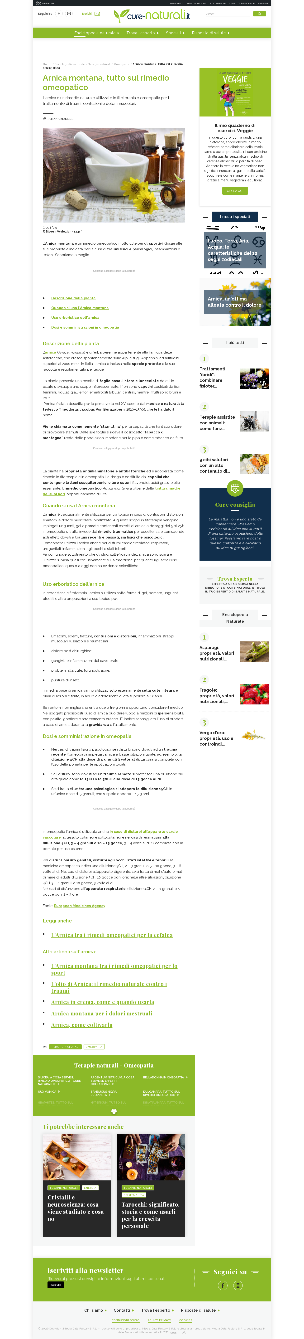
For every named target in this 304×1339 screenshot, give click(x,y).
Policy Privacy (159, 1320)
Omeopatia (94, 1047)
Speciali (173, 33)
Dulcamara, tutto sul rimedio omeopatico (161, 1093)
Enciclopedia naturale (95, 33)
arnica (50, 352)
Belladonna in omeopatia (163, 1077)
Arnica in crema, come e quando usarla (102, 1001)
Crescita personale (242, 3)
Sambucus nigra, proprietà (104, 1093)
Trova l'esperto (140, 33)
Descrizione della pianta (73, 298)
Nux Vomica (47, 1091)
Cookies (186, 1320)
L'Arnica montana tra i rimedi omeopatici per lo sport (114, 969)
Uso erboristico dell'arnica (75, 317)
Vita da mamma (196, 3)
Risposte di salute (209, 33)
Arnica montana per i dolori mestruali (101, 1013)
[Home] (152, 16)
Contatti (122, 1310)
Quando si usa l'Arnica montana (80, 308)
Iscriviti (87, 13)
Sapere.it (264, 3)
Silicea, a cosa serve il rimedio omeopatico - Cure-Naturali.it (60, 1081)
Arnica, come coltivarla (81, 1024)
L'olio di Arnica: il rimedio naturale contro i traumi (109, 987)
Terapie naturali (65, 1047)
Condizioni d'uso (126, 1320)
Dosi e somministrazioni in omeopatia (85, 327)
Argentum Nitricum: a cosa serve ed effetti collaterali (112, 1081)
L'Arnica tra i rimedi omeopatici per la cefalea (112, 934)
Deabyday (176, 3)
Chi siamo (93, 1310)
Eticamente (218, 3)
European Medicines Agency (79, 906)
